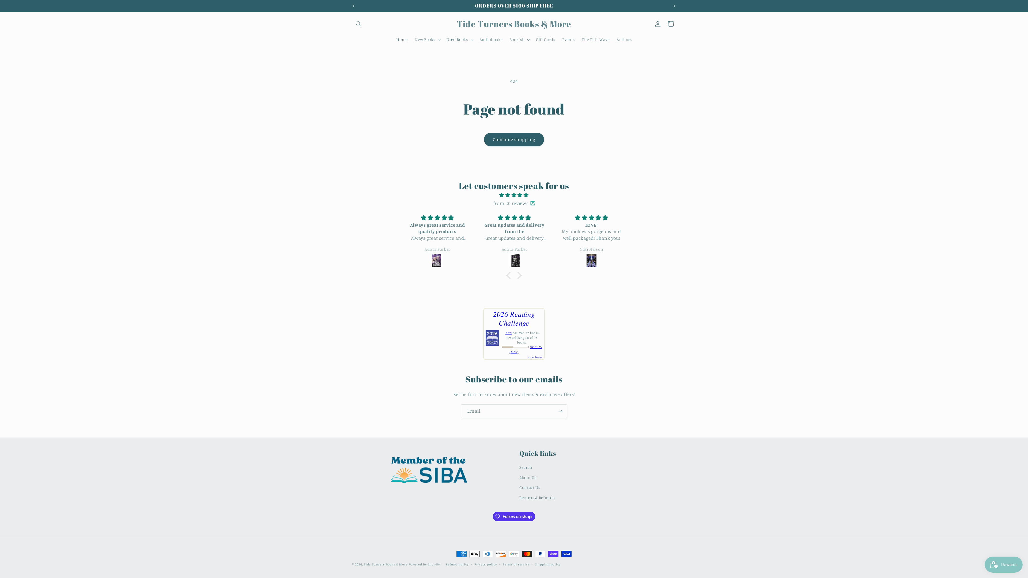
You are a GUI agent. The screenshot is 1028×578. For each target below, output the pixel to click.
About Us (527, 477)
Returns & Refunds (536, 497)
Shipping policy (548, 564)
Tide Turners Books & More (385, 564)
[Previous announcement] (354, 6)
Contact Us (529, 487)
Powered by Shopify (424, 564)
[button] (358, 23)
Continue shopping (514, 139)
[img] (514, 195)
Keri (508, 332)
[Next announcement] (675, 6)
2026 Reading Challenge (514, 318)
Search (525, 467)
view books (535, 357)
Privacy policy (485, 564)
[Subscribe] (560, 411)
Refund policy (457, 564)
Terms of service (516, 564)
